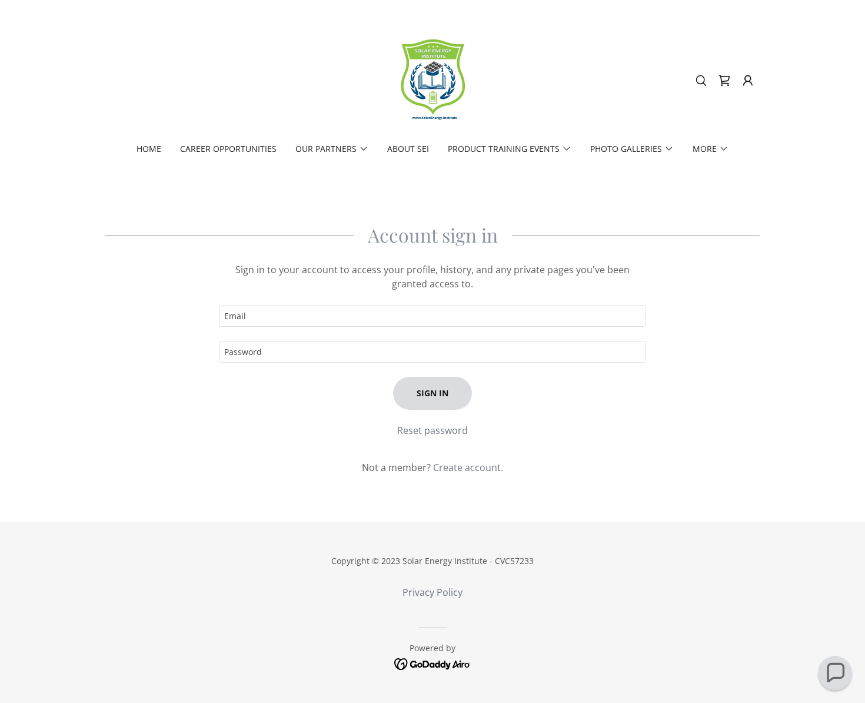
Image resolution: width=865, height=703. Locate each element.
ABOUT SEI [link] (408, 148)
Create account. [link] (468, 467)
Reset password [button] (432, 430)
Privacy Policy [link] (432, 592)
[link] (432, 79)
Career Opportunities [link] (228, 148)
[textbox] (432, 316)
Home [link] (149, 148)
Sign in (432, 393)
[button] (748, 80)
